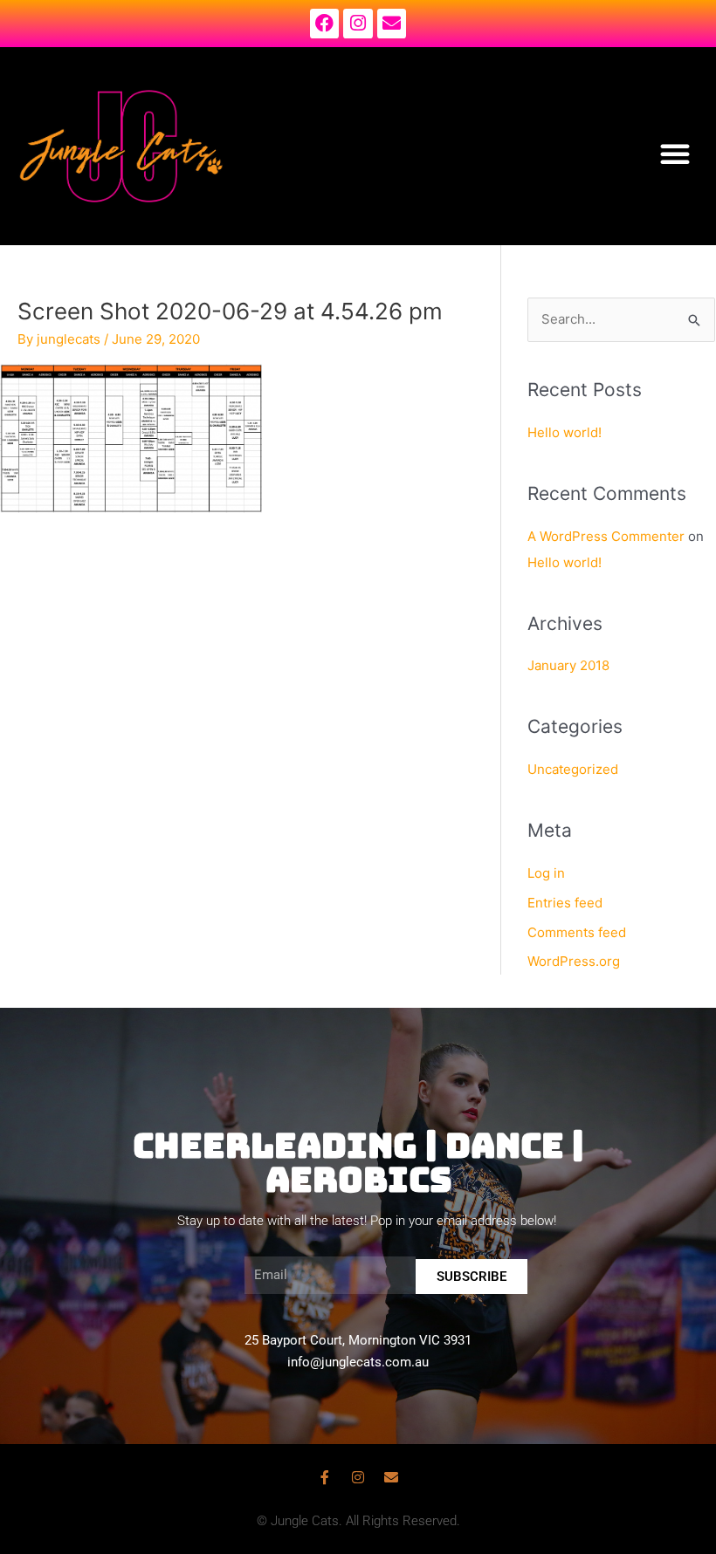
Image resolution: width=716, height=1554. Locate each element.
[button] (675, 153)
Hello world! (564, 432)
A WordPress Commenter (606, 536)
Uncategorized (572, 769)
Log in (546, 873)
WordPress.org (573, 961)
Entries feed (564, 902)
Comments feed (576, 932)
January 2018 (568, 665)
